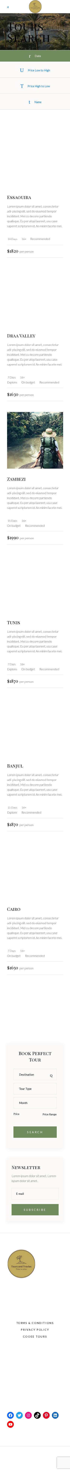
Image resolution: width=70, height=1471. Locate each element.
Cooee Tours (35, 1336)
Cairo (14, 909)
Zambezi (16, 479)
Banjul (15, 766)
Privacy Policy (35, 1329)
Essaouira (19, 197)
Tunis (13, 622)
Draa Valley (21, 335)
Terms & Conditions (35, 1322)
